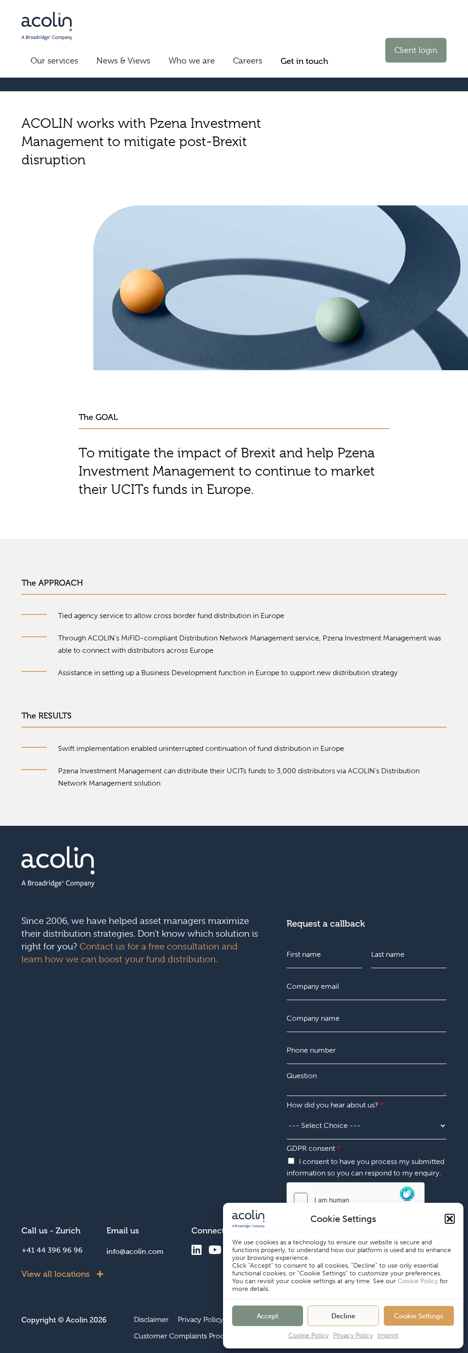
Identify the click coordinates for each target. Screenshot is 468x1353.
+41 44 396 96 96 (52, 1250)
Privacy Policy (353, 1335)
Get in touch (304, 61)
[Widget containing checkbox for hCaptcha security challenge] (356, 1199)
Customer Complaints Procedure (189, 1336)
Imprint (388, 1335)
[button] (449, 1218)
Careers (247, 60)
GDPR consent (313, 1148)
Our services (54, 60)
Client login (415, 50)
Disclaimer (151, 1320)
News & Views (123, 60)
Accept (267, 1316)
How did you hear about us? (335, 1105)
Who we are (192, 60)
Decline (343, 1316)
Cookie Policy (418, 1281)
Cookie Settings (418, 1316)
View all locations (55, 1274)
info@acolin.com (135, 1251)
